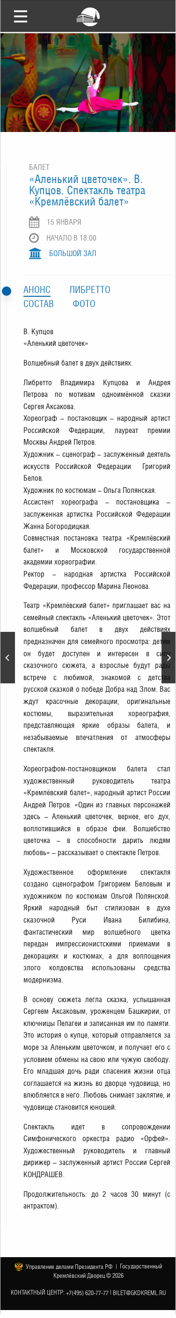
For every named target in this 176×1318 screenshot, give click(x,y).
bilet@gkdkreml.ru (139, 1292)
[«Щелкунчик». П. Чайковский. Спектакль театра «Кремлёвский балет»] (7, 657)
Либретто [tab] (89, 289)
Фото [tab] (84, 303)
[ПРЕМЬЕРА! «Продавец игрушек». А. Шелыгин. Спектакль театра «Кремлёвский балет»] (168, 657)
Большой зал (72, 253)
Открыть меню (21, 16)
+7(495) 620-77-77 (87, 1292)
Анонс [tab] (37, 289)
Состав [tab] (38, 303)
